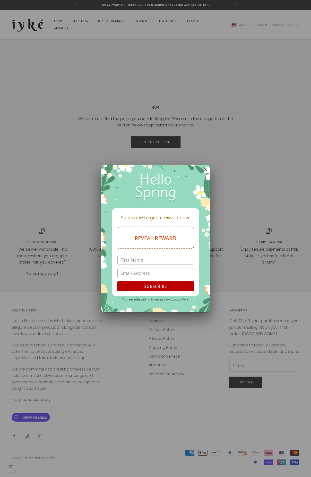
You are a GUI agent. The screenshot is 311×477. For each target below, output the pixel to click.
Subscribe (155, 286)
